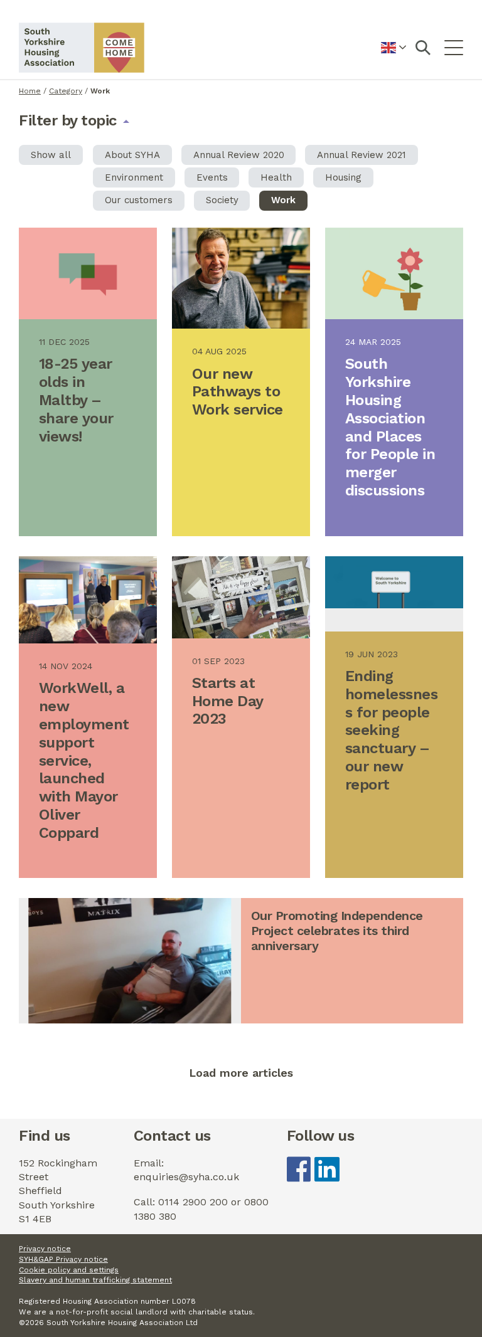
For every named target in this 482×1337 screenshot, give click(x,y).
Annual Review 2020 (238, 155)
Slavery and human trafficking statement (95, 1280)
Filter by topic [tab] (68, 120)
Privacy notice (45, 1248)
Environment (134, 177)
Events (212, 177)
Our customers (139, 200)
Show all (51, 155)
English (394, 55)
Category (65, 91)
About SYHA (132, 155)
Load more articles (241, 1072)
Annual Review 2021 (361, 155)
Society (222, 200)
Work (283, 200)
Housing (343, 177)
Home (30, 91)
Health (276, 177)
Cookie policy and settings (69, 1270)
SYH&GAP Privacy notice (63, 1259)
